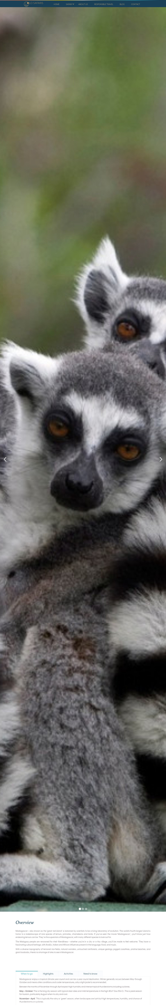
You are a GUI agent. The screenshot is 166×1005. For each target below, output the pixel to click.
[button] (68, 3)
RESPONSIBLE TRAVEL (103, 4)
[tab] (27, 974)
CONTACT (135, 4)
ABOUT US (83, 4)
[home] (32, 3)
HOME (56, 4)
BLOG (122, 4)
